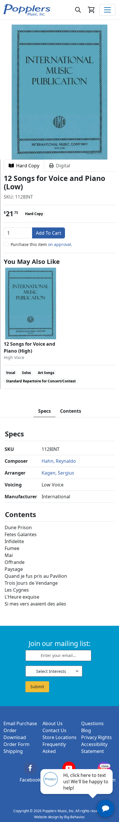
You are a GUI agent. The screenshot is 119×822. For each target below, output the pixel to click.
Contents (70, 411)
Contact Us (54, 730)
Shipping (13, 751)
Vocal (10, 372)
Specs (44, 411)
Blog (86, 730)
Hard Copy (26, 165)
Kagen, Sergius (58, 473)
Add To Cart (48, 233)
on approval (59, 244)
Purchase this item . (41, 244)
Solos (26, 372)
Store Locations (59, 737)
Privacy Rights (96, 737)
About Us (52, 723)
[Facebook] (30, 768)
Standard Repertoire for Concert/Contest (41, 381)
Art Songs (46, 372)
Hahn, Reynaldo (59, 461)
